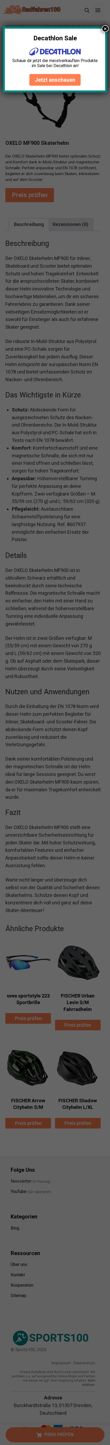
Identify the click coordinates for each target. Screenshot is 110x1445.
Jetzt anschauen (55, 80)
